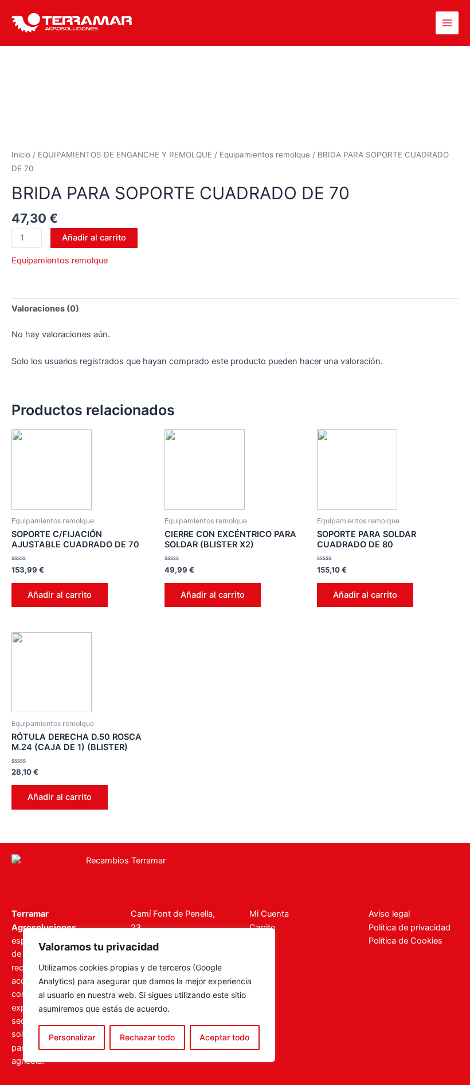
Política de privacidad (410, 927)
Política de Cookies (405, 941)
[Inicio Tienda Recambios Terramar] (120, 872)
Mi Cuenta (269, 914)
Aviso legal (389, 914)
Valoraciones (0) (45, 308)
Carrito (262, 927)
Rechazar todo (147, 1037)
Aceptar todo (224, 1037)
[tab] (45, 309)
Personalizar (72, 1037)
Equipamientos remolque (265, 154)
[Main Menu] (447, 22)
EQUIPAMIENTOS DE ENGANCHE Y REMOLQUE (125, 154)
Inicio (20, 154)
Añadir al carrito (94, 237)
